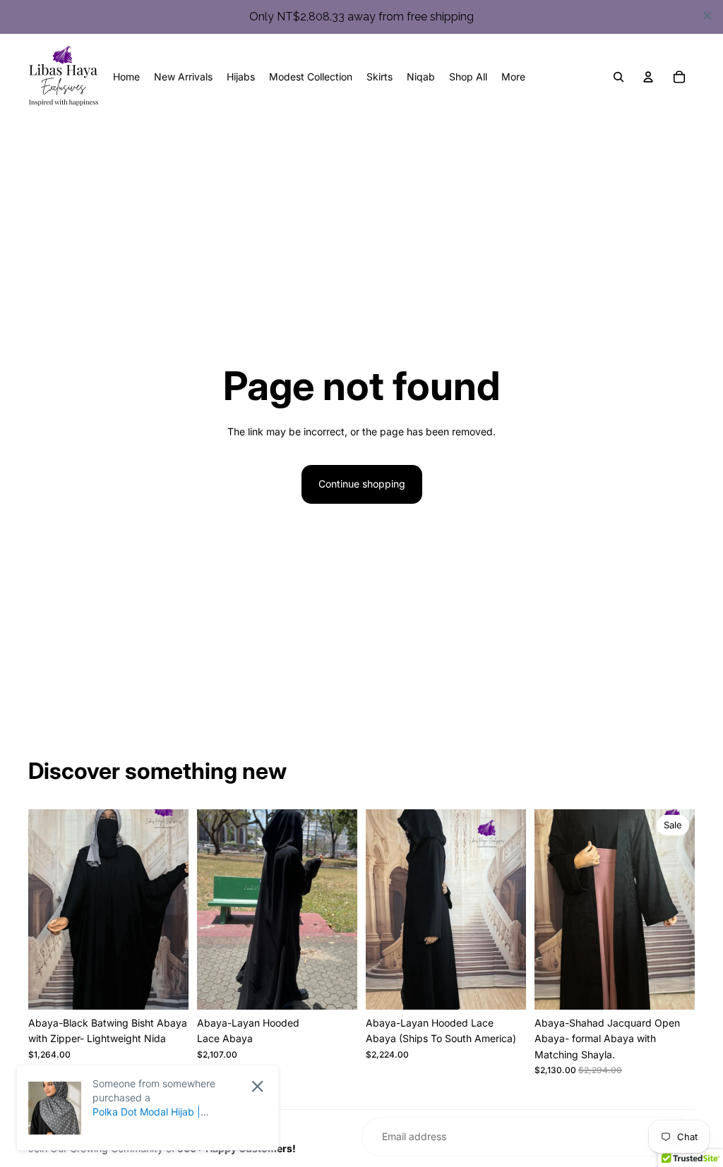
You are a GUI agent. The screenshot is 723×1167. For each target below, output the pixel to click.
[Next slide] (178, 908)
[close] (707, 15)
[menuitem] (513, 76)
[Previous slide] (39, 908)
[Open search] (618, 76)
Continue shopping (361, 484)
